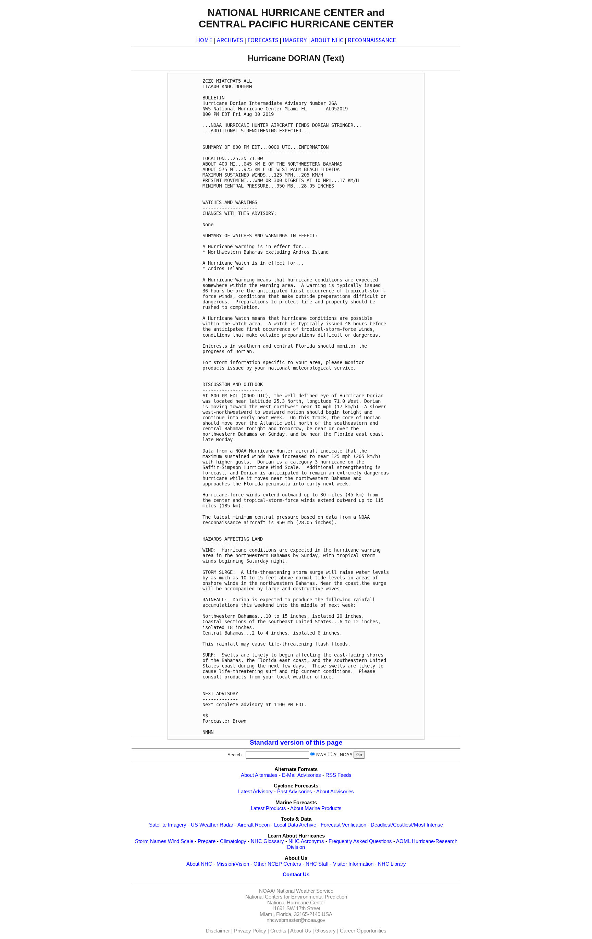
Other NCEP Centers (277, 864)
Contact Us (296, 874)
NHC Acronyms (306, 841)
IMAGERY (295, 40)
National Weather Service (304, 891)
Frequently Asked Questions (360, 841)
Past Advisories (294, 791)
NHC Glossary (267, 841)
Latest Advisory (255, 791)
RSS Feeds (338, 775)
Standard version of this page (296, 742)
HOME (204, 40)
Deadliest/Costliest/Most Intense (407, 825)
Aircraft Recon (253, 825)
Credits (278, 931)
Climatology (233, 841)
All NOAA (342, 754)
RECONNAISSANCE (372, 40)
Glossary (325, 931)
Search (235, 754)
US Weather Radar (212, 825)
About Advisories (335, 791)
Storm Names (150, 841)
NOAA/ (267, 891)
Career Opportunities (363, 931)
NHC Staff (317, 864)
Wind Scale (180, 841)
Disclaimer (218, 931)
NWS (321, 754)
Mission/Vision (233, 864)
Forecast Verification (343, 825)
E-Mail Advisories (301, 775)
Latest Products (268, 808)
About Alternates (259, 775)
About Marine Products (316, 808)
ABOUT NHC (327, 40)
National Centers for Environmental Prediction (296, 897)
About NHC (199, 864)
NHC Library (392, 864)
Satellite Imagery (167, 825)
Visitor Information (353, 864)
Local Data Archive (295, 825)
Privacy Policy (250, 931)
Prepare (206, 841)
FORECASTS (262, 40)
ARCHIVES (230, 40)
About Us (300, 931)
